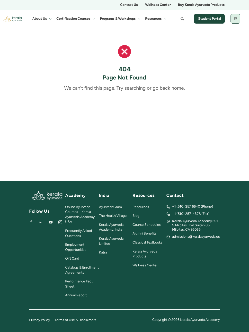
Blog (136, 216)
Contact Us (129, 5)
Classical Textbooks (147, 242)
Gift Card (72, 258)
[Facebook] (31, 222)
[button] (41, 19)
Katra (103, 252)
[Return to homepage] (47, 199)
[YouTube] (51, 222)
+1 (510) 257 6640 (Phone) (192, 206)
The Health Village (113, 216)
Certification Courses (73, 19)
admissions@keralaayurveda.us (196, 237)
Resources (153, 19)
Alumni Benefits (145, 233)
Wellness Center (158, 5)
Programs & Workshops (118, 19)
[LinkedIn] (41, 222)
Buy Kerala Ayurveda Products (201, 5)
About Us (39, 19)
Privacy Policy (39, 320)
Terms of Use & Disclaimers (75, 320)
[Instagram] (60, 222)
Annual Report (76, 295)
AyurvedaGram (110, 207)
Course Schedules (147, 225)
